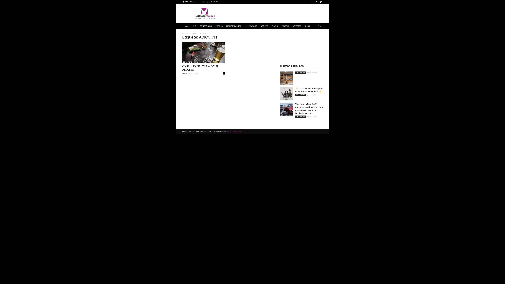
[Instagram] (316, 2)
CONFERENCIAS (206, 26)
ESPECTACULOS (251, 26)
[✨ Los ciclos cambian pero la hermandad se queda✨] (286, 93)
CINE (194, 26)
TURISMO (285, 26)
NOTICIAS (264, 26)
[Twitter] (321, 2)
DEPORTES (297, 26)
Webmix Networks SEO (234, 132)
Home (186, 26)
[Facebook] (312, 2)
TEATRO (275, 26)
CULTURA (219, 26)
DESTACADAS (187, 62)
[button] (319, 26)
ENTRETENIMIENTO (233, 26)
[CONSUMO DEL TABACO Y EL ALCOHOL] (203, 52)
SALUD (307, 26)
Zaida (184, 73)
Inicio (184, 33)
